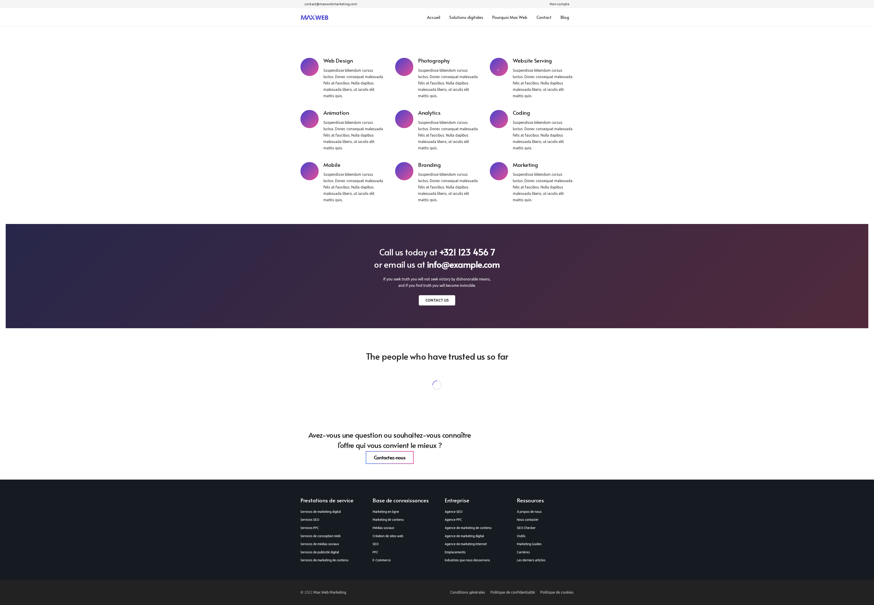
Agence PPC (453, 519)
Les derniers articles (531, 560)
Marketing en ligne (386, 511)
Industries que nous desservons (467, 560)
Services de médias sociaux (319, 544)
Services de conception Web (320, 536)
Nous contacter (528, 519)
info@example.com (463, 264)
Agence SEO (453, 511)
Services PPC (309, 528)
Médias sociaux (383, 528)
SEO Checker (526, 528)
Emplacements (455, 552)
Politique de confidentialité (512, 592)
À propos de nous (529, 511)
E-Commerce (382, 560)
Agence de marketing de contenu (468, 528)
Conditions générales (467, 592)
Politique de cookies (557, 592)
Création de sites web (388, 536)
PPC (375, 552)
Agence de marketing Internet (466, 544)
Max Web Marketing (329, 592)
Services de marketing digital (320, 511)
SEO (376, 544)
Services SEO (309, 519)
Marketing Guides (529, 544)
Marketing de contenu (388, 519)
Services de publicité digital (319, 552)
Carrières (523, 552)
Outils (521, 536)
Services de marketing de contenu (324, 560)
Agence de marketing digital (464, 536)
